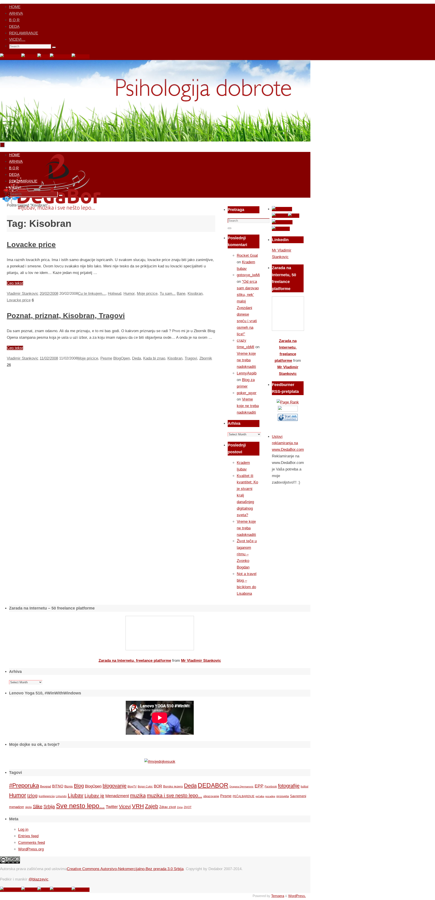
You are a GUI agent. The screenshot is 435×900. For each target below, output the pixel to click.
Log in (23, 829)
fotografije (289, 786)
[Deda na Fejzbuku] (10, 56)
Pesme (106, 358)
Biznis (68, 786)
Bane (181, 293)
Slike (37, 806)
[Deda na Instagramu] (61, 56)
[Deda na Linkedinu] (80, 56)
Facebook (271, 786)
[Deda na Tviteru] (29, 56)
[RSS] (43, 56)
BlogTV (132, 786)
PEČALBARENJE (243, 796)
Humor (129, 293)
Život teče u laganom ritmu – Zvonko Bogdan (247, 554)
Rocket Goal (247, 255)
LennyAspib (246, 373)
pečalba (260, 796)
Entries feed (28, 836)
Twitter (112, 806)
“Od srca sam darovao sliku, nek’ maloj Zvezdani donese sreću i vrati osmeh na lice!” (248, 307)
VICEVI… (17, 39)
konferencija (47, 796)
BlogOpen (121, 358)
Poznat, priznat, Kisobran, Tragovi (66, 316)
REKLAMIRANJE (23, 33)
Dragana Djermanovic (242, 786)
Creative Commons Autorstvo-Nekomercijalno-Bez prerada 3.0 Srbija (125, 869)
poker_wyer (246, 393)
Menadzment (117, 795)
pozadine (270, 796)
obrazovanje (211, 796)
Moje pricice (147, 293)
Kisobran (195, 293)
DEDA (14, 26)
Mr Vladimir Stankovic (201, 660)
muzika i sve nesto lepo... (174, 795)
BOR (158, 786)
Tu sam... (168, 293)
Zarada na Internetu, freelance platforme (135, 660)
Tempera (277, 896)
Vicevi (125, 806)
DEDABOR (213, 785)
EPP (259, 786)
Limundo (61, 796)
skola (28, 807)
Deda (136, 358)
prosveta (282, 796)
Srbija (49, 806)
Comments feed (31, 842)
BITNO (57, 786)
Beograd (45, 786)
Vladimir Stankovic (23, 293)
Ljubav (75, 795)
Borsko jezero (173, 786)
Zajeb (151, 806)
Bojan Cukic (145, 786)
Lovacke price (31, 244)
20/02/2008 (49, 293)
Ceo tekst (15, 283)
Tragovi (191, 358)
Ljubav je (94, 795)
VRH (138, 806)
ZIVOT (187, 807)
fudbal (304, 786)
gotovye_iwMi (248, 275)
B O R (14, 20)
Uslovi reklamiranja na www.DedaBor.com (288, 443)
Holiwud (114, 293)
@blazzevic (38, 879)
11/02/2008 (49, 358)
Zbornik (205, 358)
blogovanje (114, 786)
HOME (14, 7)
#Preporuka (24, 785)
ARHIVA (16, 13)
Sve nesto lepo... (80, 805)
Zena (180, 807)
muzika (138, 795)
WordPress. (297, 896)
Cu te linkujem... (92, 293)
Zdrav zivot (167, 807)
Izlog (32, 795)
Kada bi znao (154, 358)
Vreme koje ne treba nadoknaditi (246, 360)
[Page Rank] (288, 402)
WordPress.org (31, 849)
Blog (79, 786)
